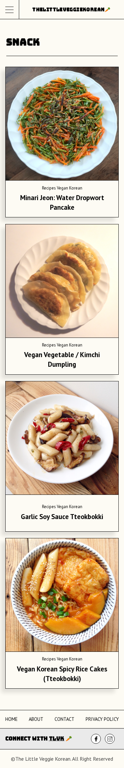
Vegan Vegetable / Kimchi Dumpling (62, 359)
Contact (64, 719)
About (36, 719)
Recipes (49, 188)
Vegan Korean (69, 188)
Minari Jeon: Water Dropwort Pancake (62, 202)
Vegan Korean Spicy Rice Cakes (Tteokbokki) (62, 673)
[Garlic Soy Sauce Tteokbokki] (62, 439)
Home (11, 719)
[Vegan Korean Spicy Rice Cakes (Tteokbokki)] (62, 596)
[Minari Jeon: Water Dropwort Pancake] (62, 125)
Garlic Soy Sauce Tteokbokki (62, 516)
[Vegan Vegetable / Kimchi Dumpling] (62, 282)
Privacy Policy (102, 719)
